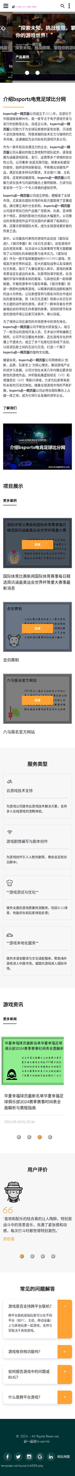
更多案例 (10, 500)
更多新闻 (10, 1018)
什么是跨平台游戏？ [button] (25, 1397)
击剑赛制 (11, 660)
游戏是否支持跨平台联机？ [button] (30, 1306)
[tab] (37, 1306)
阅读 (38, 544)
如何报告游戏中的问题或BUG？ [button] (29, 1374)
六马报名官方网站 (19, 732)
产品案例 (10, 56)
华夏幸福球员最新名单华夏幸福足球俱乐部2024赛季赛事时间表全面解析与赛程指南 (34, 1101)
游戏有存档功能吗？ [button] (25, 1351)
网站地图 (63, 1457)
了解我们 (10, 407)
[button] (27, 73)
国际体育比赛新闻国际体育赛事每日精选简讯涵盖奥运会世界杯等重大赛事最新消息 (36, 582)
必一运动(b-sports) (37, 1441)
